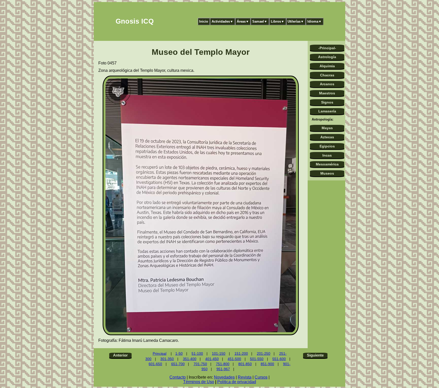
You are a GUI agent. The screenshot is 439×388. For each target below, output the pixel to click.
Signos (327, 102)
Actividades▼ (222, 21)
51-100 (197, 354)
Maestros (327, 93)
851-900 (267, 364)
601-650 (155, 364)
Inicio (203, 21)
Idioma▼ (314, 21)
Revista (245, 377)
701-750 (200, 364)
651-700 (178, 364)
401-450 (212, 359)
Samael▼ (259, 21)
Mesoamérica (327, 164)
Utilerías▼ (296, 21)
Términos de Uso (198, 382)
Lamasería (327, 111)
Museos (327, 173)
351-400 (189, 359)
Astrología (327, 57)
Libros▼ (277, 21)
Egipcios (327, 146)
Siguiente (315, 355)
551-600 (279, 359)
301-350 (167, 359)
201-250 (263, 354)
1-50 (179, 354)
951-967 (223, 369)
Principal (159, 354)
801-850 (245, 364)
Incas (327, 155)
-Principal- (327, 48)
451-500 (234, 359)
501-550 (256, 359)
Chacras (327, 75)
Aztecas (327, 137)
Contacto (177, 377)
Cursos (261, 377)
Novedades (224, 377)
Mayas (327, 128)
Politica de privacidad (236, 382)
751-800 (222, 364)
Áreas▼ (243, 21)
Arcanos (327, 84)
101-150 (218, 354)
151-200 (241, 354)
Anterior (120, 355)
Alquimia (327, 66)
